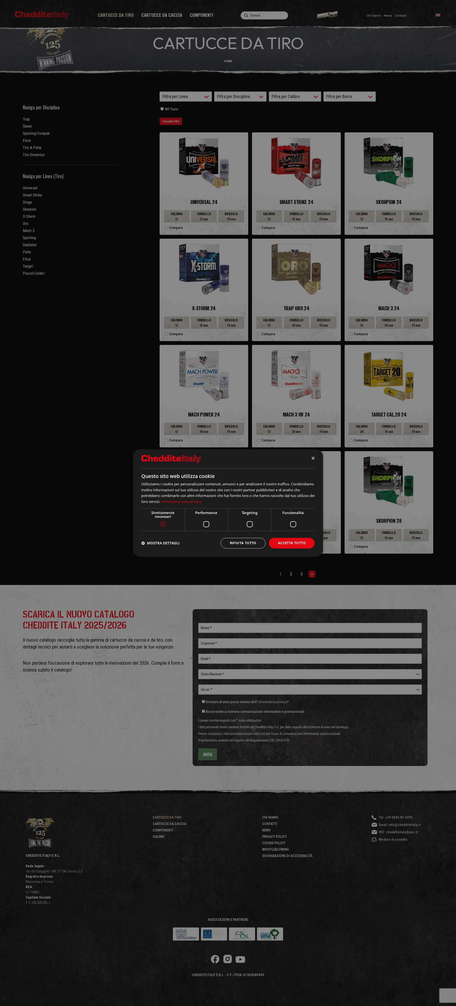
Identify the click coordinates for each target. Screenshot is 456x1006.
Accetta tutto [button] (292, 543)
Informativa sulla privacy (181, 501)
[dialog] (228, 503)
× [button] (313, 458)
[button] (160, 543)
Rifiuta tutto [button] (243, 543)
